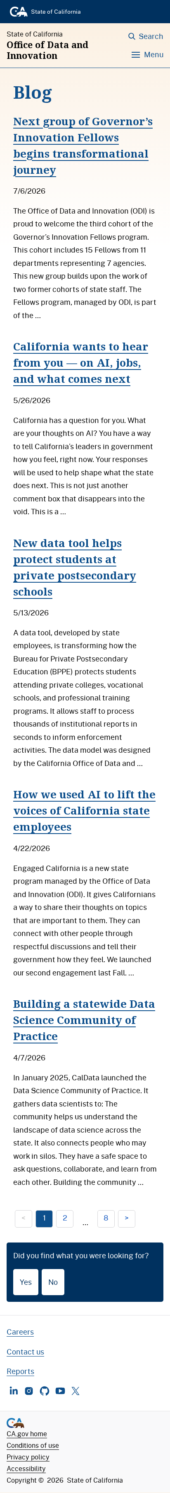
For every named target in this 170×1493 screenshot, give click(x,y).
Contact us (25, 1351)
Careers (20, 1331)
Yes (26, 1282)
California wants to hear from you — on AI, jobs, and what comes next (80, 362)
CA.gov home (27, 1433)
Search (151, 36)
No (53, 1282)
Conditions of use (33, 1445)
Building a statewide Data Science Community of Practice (84, 1019)
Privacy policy (28, 1456)
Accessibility (26, 1468)
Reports (20, 1371)
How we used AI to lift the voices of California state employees (84, 810)
